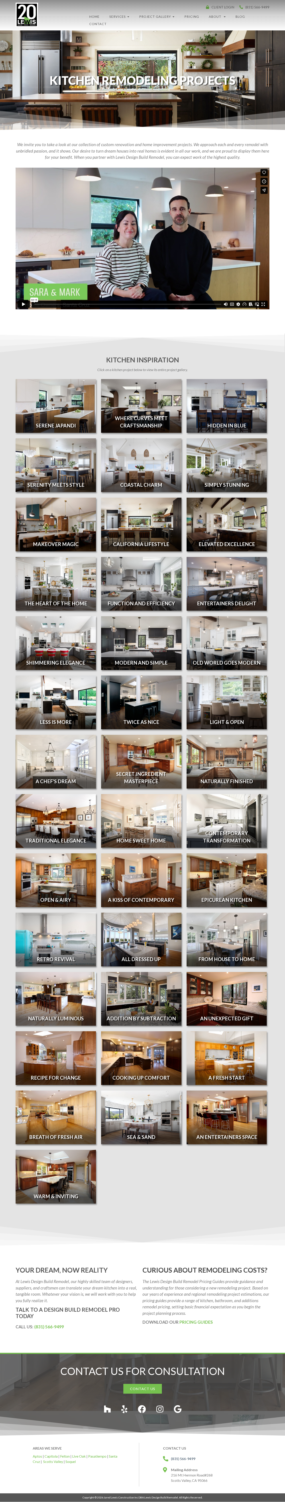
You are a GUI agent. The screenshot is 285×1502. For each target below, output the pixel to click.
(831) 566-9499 (49, 1326)
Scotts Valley (53, 1461)
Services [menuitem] (117, 16)
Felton (65, 1456)
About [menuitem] (215, 16)
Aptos (37, 1456)
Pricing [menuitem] (191, 16)
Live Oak (79, 1456)
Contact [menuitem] (98, 24)
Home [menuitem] (94, 16)
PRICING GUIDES (196, 1322)
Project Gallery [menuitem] (155, 16)
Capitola (51, 1456)
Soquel (70, 1461)
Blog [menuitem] (240, 16)
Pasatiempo (97, 1456)
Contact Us (142, 1389)
